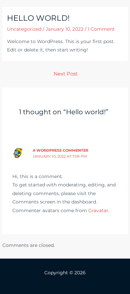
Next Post (66, 74)
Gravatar (98, 210)
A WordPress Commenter (60, 150)
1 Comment (101, 29)
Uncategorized (24, 29)
